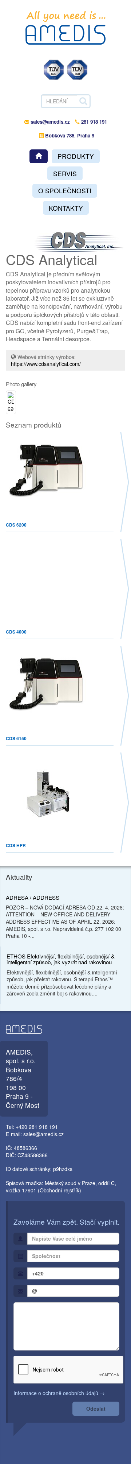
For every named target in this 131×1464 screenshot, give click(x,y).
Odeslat (96, 1408)
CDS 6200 (16, 524)
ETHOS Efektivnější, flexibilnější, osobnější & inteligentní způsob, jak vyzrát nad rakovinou (61, 959)
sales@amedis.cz (50, 121)
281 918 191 (93, 121)
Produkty (75, 156)
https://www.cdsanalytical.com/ (46, 363)
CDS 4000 (16, 631)
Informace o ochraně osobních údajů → (59, 1393)
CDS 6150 (16, 738)
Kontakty (66, 208)
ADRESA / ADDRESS (32, 897)
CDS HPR (16, 845)
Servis (65, 173)
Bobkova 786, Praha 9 (69, 135)
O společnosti (64, 190)
